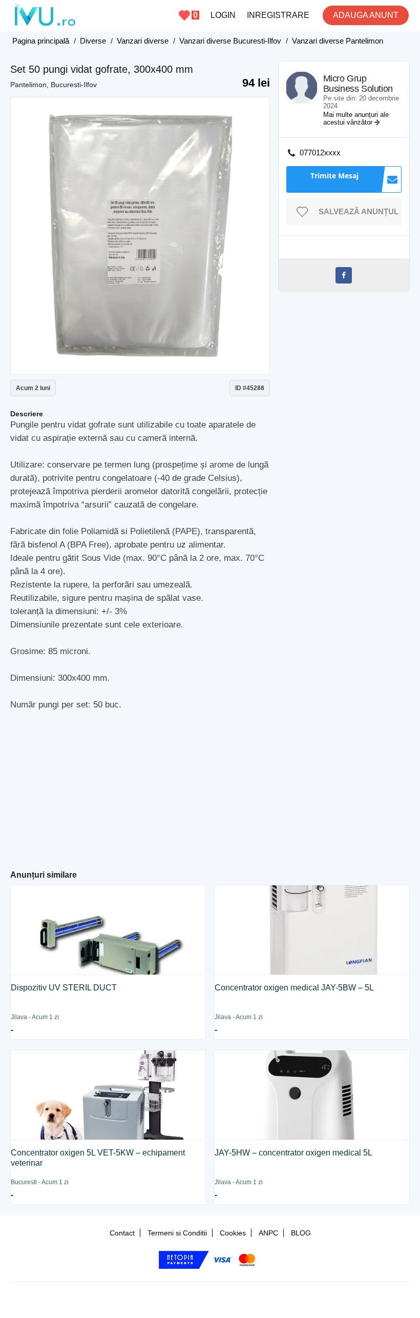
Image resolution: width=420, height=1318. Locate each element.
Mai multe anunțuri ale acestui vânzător (356, 118)
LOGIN (223, 15)
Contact (122, 1233)
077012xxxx (320, 152)
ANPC (268, 1233)
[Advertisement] (209, 786)
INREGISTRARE (278, 15)
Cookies (233, 1233)
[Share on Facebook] (343, 275)
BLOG (301, 1233)
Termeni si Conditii (177, 1233)
